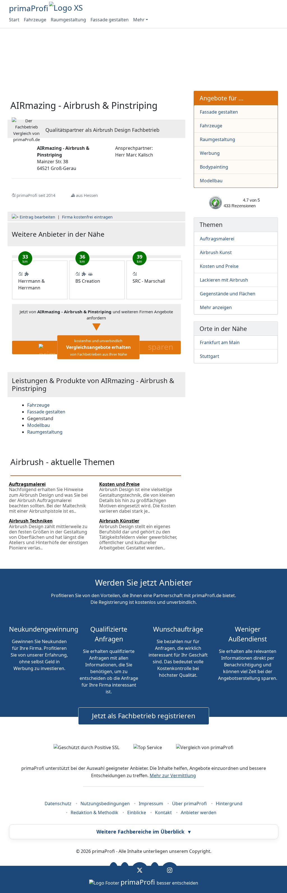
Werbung (210, 153)
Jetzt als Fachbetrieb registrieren (143, 715)
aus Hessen (87, 195)
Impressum (151, 803)
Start (14, 20)
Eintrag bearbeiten (37, 217)
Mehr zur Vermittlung (173, 775)
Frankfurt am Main (220, 342)
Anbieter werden (198, 812)
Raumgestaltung (68, 20)
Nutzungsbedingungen (105, 803)
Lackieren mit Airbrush (224, 280)
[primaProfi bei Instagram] (169, 870)
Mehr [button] (139, 20)
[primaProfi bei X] (140, 870)
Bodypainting (214, 167)
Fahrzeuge (35, 20)
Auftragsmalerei (217, 239)
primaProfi (28, 8)
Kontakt (163, 812)
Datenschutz (58, 803)
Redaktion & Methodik (94, 812)
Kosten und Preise (219, 266)
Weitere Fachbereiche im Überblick (143, 831)
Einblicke (136, 812)
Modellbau (211, 181)
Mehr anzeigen (216, 307)
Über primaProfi (189, 803)
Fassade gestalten (110, 20)
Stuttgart (209, 356)
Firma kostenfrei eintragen (87, 217)
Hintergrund (229, 803)
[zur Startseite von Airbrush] (152, 234)
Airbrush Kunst (216, 252)
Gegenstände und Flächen (227, 294)
